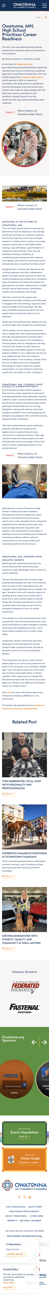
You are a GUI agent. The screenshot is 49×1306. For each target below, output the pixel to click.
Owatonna (21, 64)
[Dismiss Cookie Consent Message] (36, 1267)
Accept (8, 1287)
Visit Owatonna (16, 1206)
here (9, 692)
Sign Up (23, 1136)
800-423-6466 (13, 1236)
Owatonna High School (32, 77)
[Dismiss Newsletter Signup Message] (36, 1239)
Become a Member (30, 1220)
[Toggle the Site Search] (3, 5)
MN (28, 64)
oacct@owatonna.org (32, 1236)
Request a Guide (28, 1163)
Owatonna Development (24, 1211)
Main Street (35, 1206)
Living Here (36, 1216)
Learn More (15, 1254)
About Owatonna (16, 1216)
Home (38, 17)
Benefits (12, 1220)
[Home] (24, 5)
